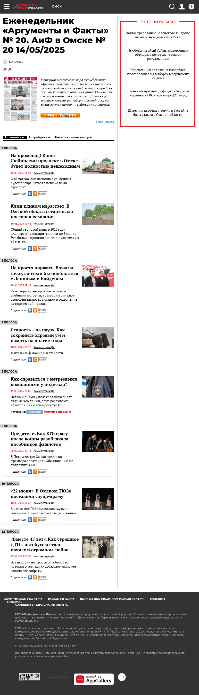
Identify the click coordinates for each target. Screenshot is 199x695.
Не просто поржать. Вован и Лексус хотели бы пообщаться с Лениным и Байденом (44, 273)
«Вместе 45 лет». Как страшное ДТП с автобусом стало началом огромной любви (45, 544)
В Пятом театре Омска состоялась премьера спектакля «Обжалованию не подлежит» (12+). (42, 460)
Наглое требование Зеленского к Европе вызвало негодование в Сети (158, 35)
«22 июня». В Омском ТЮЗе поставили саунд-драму (41, 493)
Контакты (157, 599)
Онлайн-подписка (60, 115)
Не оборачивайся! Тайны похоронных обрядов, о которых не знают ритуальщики (157, 54)
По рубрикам (39, 137)
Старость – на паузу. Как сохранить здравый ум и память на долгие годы (38, 335)
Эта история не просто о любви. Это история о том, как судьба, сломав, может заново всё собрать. (43, 566)
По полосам (14, 137)
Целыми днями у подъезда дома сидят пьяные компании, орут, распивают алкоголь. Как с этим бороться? (41, 401)
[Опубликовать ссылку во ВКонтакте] (30, 193)
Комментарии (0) (44, 173)
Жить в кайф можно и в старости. (37, 353)
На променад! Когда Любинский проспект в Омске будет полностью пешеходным (45, 160)
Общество (34, 412)
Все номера (106, 122)
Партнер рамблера (56, 677)
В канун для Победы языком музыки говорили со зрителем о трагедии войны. (44, 511)
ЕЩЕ (42, 193)
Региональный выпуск (73, 137)
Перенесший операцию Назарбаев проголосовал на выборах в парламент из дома (158, 74)
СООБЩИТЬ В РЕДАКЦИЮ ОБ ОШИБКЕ (41, 604)
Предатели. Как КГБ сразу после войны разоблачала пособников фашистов (39, 438)
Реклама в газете (61, 599)
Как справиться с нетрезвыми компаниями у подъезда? (44, 381)
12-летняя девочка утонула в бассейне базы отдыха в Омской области (157, 112)
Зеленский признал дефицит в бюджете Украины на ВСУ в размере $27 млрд (158, 93)
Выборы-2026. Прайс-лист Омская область (112, 599)
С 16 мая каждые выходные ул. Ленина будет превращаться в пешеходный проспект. (41, 183)
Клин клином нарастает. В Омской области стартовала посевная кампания (42, 211)
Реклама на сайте (28, 599)
